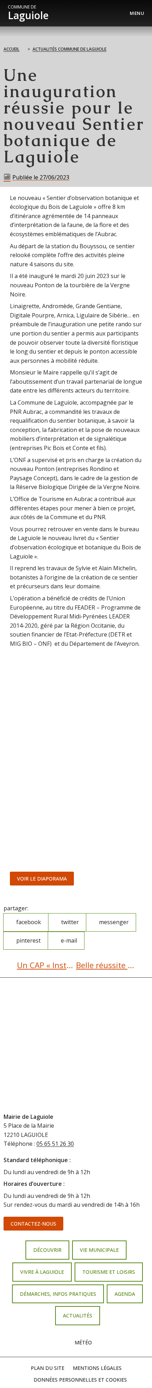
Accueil (11, 49)
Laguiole (28, 13)
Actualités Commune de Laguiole (69, 49)
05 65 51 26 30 (55, 1144)
